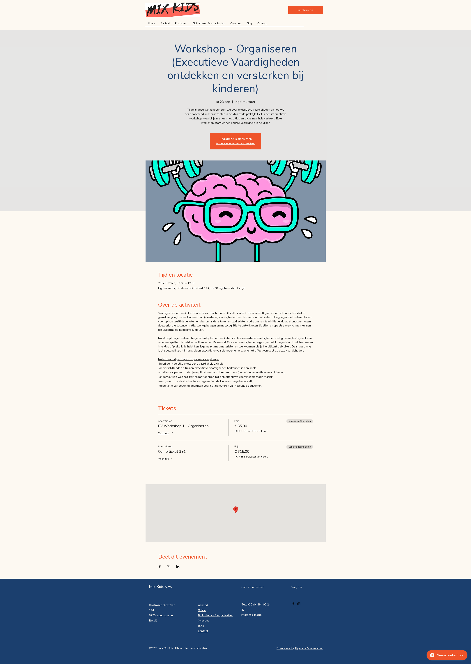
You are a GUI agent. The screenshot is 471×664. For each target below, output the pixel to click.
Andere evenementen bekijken (235, 143)
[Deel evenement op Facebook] (160, 566)
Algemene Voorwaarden (309, 648)
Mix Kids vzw (161, 586)
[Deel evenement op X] (169, 566)
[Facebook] (293, 604)
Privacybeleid (285, 648)
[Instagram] (299, 604)
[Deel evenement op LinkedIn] (178, 566)
